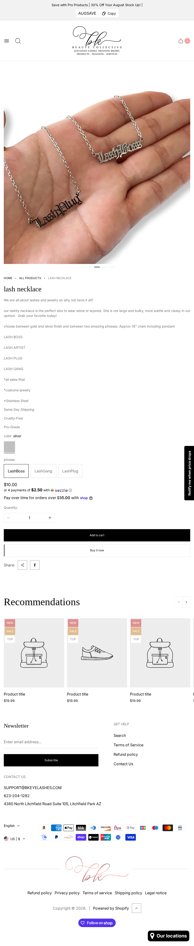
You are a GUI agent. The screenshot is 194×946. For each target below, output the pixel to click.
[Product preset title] (34, 652)
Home (8, 278)
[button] (97, 490)
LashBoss (16, 471)
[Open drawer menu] (6, 41)
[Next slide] (186, 602)
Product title (14, 694)
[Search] (18, 41)
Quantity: (11, 507)
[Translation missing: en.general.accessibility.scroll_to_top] (136, 908)
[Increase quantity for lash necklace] (49, 517)
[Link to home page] (97, 869)
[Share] (22, 565)
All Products (30, 278)
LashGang (43, 471)
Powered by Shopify (111, 908)
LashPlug (70, 471)
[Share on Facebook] (35, 565)
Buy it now (97, 550)
